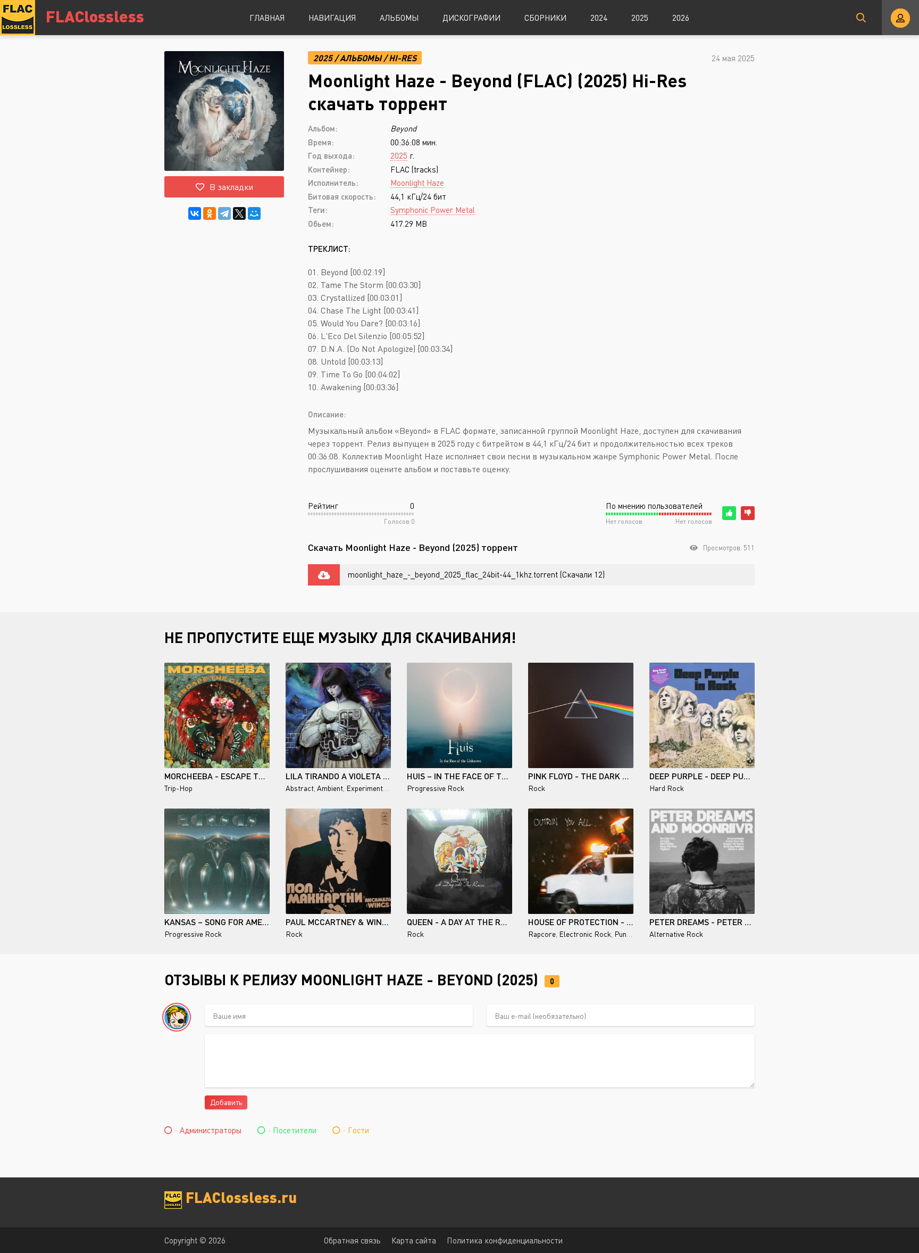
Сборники (545, 17)
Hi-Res (402, 58)
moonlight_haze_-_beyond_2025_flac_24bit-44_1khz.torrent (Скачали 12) (476, 574)
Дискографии (471, 17)
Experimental (367, 788)
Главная (267, 17)
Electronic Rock (585, 933)
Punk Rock (631, 933)
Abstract (300, 788)
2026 (680, 17)
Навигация (332, 17)
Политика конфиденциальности (505, 1240)
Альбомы (399, 17)
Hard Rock (666, 788)
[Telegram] (224, 213)
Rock (536, 788)
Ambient (330, 788)
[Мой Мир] (254, 213)
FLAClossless (95, 16)
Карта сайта (413, 1240)
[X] (239, 213)
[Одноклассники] (209, 213)
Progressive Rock (435, 788)
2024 (598, 17)
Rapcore (542, 933)
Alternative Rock (676, 933)
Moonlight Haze (417, 182)
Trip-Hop (178, 788)
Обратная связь (352, 1240)
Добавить (226, 1102)
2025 (639, 17)
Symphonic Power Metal (432, 210)
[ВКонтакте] (194, 213)
